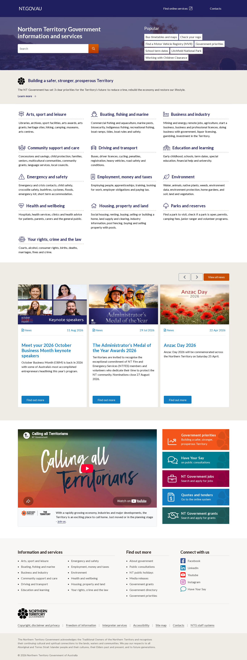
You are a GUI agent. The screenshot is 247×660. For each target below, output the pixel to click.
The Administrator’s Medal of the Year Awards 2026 (122, 348)
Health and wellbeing (84, 578)
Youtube (193, 575)
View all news (216, 277)
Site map (161, 625)
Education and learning (35, 589)
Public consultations (142, 566)
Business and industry (34, 572)
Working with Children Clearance (166, 57)
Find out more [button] (35, 400)
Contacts (215, 8)
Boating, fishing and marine (38, 566)
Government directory (143, 589)
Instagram (194, 582)
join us (62, 521)
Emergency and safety (85, 561)
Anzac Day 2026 (180, 345)
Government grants (141, 584)
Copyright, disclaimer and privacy (39, 625)
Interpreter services (114, 625)
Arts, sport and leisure (34, 561)
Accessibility (141, 625)
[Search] (93, 48)
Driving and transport (34, 584)
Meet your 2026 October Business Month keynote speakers (46, 350)
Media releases (138, 578)
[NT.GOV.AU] (30, 8)
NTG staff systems (202, 625)
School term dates (157, 50)
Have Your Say (197, 589)
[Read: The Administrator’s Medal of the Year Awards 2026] (123, 304)
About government (141, 561)
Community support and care (39, 578)
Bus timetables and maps (161, 37)
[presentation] (184, 277)
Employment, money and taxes (90, 566)
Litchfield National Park (186, 50)
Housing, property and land (88, 584)
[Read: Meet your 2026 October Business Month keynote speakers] (52, 304)
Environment (79, 572)
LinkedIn (193, 568)
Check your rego (190, 37)
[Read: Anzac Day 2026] (194, 304)
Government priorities (209, 43)
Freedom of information (81, 625)
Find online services (176, 8)
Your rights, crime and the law (89, 589)
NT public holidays (141, 572)
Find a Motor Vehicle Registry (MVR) (169, 43)
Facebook (194, 561)
